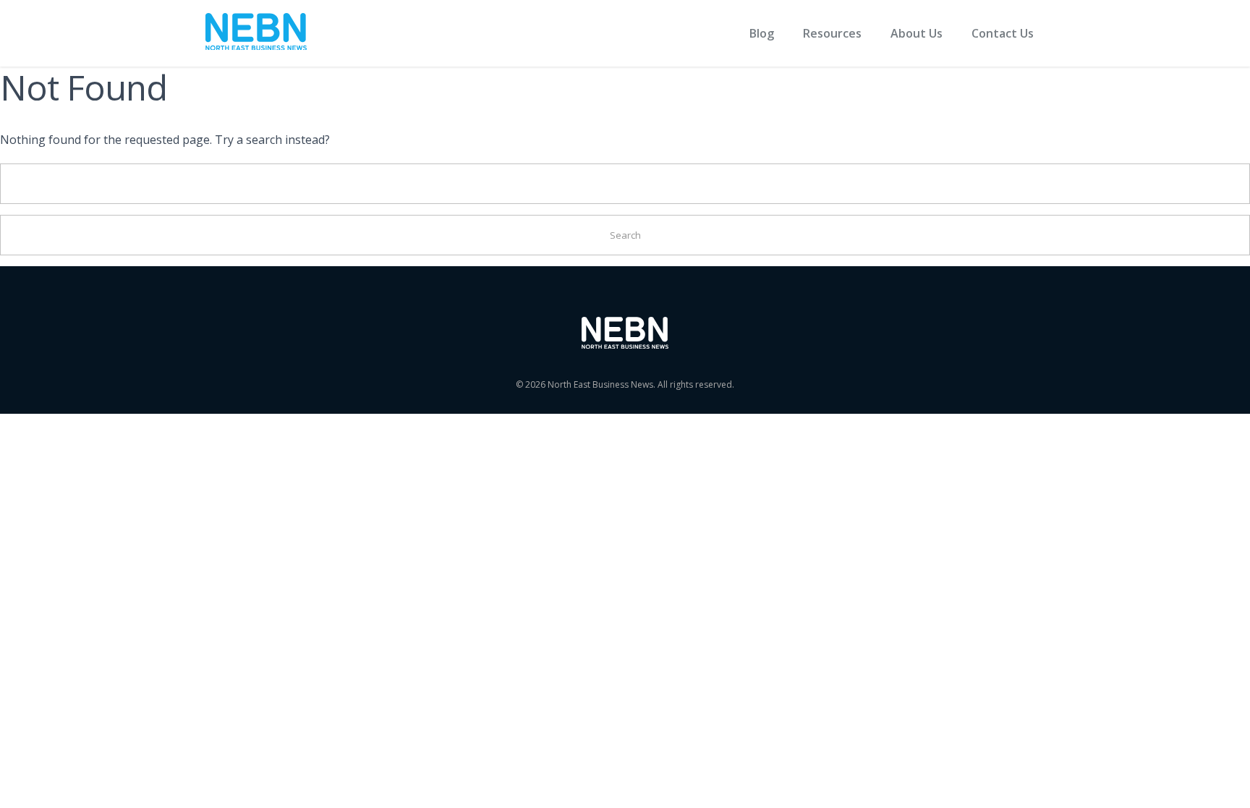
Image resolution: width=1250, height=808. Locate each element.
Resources (832, 33)
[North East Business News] (256, 33)
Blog (761, 33)
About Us (916, 33)
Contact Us (1002, 33)
